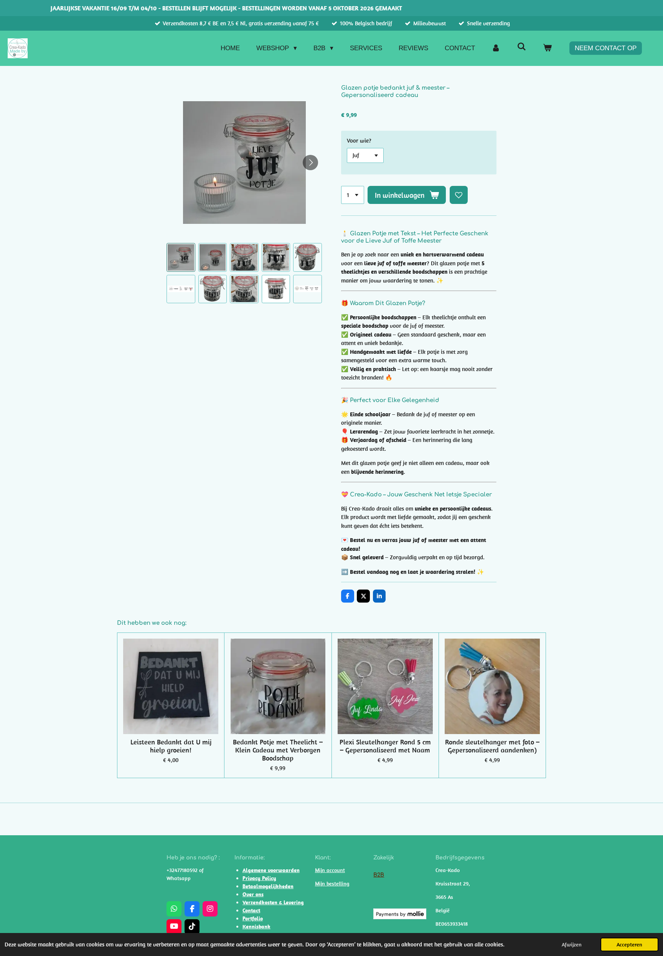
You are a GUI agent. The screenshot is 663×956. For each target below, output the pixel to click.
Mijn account (330, 870)
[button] (181, 257)
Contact (251, 910)
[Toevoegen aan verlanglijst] (459, 195)
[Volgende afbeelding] (310, 162)
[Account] (496, 48)
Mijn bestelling (332, 883)
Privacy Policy (259, 878)
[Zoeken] (521, 47)
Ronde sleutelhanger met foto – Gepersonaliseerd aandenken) (492, 746)
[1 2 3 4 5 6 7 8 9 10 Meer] (352, 195)
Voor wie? (359, 140)
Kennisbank (256, 926)
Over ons (253, 894)
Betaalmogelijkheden (268, 886)
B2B (378, 875)
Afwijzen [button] (572, 944)
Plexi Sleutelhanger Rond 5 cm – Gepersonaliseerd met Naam (385, 746)
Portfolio (252, 918)
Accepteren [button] (629, 944)
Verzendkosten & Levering (273, 902)
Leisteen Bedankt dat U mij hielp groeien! (170, 746)
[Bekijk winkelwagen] (547, 48)
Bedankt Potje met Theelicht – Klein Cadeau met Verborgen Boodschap (278, 750)
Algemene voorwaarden (271, 870)
